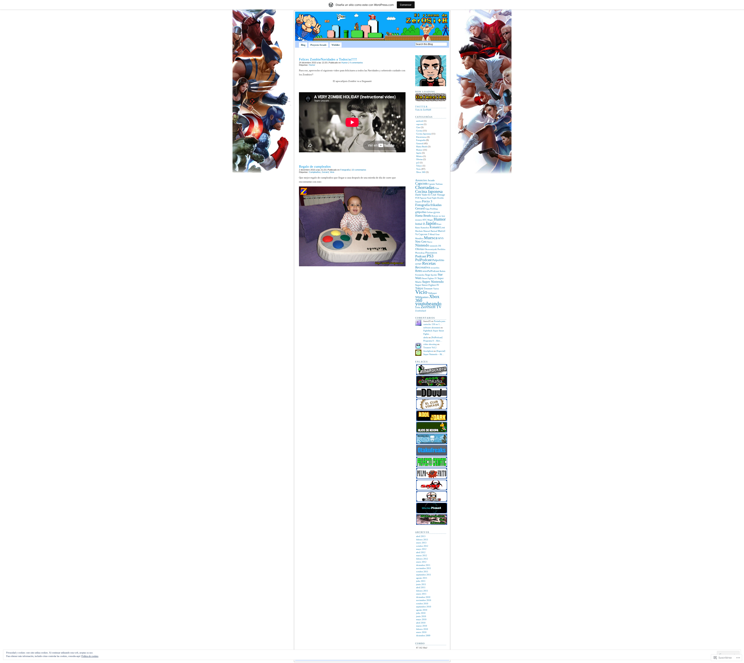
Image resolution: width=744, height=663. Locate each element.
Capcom (421, 183)
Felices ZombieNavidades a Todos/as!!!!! (328, 59)
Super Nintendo (433, 282)
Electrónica (421, 137)
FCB (417, 198)
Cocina (419, 130)
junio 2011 (421, 584)
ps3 (417, 162)
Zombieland (420, 311)
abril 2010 (420, 623)
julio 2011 (420, 581)
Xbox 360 (420, 172)
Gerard (325, 172)
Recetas (429, 263)
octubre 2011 (422, 571)
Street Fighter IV (429, 278)
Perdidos (441, 249)
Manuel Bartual (430, 231)
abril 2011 (420, 587)
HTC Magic (428, 220)
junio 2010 (421, 616)
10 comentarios (359, 170)
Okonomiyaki (431, 249)
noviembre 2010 (423, 600)
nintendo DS (435, 246)
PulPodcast (423, 260)
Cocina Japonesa (423, 134)
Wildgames (422, 297)
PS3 (430, 255)
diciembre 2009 (423, 635)
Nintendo (422, 245)
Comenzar (406, 4)
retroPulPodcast (431, 271)
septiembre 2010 (423, 606)
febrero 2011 (422, 591)
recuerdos (435, 268)
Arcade (431, 180)
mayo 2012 (421, 549)
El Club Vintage (436, 194)
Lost (442, 227)
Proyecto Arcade (318, 45)
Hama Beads (421, 146)
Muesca (430, 237)
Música (419, 156)
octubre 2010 (422, 603)
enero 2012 (421, 562)
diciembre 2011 (423, 565)
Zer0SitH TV (431, 307)
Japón (418, 153)
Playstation (431, 252)
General (419, 143)
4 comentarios (356, 62)
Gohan (430, 212)
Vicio (332, 172)
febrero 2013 (422, 539)
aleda (425, 337)
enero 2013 (421, 542)
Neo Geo (420, 241)
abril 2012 (420, 552)
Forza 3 (427, 201)
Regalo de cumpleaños (315, 166)
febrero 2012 (422, 559)
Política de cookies (89, 656)
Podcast (420, 256)
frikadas (436, 205)
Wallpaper (432, 293)
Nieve (429, 242)
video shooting (430, 344)
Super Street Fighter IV (427, 285)
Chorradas (424, 187)
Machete (419, 231)
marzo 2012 (421, 555)
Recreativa (422, 267)
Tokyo (419, 166)
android (419, 121)
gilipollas (420, 212)
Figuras (423, 198)
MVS (440, 238)
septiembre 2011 (423, 574)
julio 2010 (420, 613)
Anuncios (421, 180)
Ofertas (419, 159)
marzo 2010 (421, 626)
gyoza (436, 212)
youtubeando (428, 303)
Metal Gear (435, 234)
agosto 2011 (421, 578)
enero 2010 (421, 632)
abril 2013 (420, 536)
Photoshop (420, 253)
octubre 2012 (422, 546)
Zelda (417, 307)
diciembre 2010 (423, 597)
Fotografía (345, 170)
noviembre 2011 (423, 568)
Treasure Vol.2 (430, 347)
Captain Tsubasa (435, 184)
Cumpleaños (315, 172)
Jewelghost (428, 351)
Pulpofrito (438, 260)
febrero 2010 (422, 629)
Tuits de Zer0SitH (423, 110)
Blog (303, 45)
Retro (418, 270)
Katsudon (425, 228)
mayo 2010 (421, 619)
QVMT (418, 264)
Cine (418, 127)
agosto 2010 (421, 610)
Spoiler (434, 275)
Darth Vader (421, 194)
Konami (435, 227)
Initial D (420, 223)
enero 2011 (421, 594)
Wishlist (336, 45)
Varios (436, 289)
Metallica (419, 238)
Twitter (421, 106)
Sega (427, 274)
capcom (419, 124)
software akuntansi (431, 327)
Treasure (428, 288)
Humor (344, 62)
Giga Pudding (431, 209)
